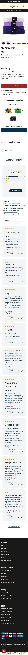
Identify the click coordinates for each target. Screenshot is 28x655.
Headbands (5, 554)
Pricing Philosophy (7, 609)
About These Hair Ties (10, 142)
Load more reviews (14, 526)
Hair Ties (4, 545)
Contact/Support (6, 570)
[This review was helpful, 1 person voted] (18, 281)
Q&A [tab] (11, 150)
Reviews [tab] (5, 151)
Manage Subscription (8, 582)
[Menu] (1, 6)
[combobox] (19, 224)
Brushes (4, 551)
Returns (3, 573)
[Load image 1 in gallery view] (14, 26)
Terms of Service (6, 611)
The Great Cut (5, 592)
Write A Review (16, 190)
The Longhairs (8, 644)
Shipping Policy (6, 617)
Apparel (3, 557)
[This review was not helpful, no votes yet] (21, 253)
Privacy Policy (5, 614)
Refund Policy (5, 620)
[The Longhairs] (14, 6)
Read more (9, 442)
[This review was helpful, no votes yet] (18, 253)
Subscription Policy (7, 623)
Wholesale (4, 579)
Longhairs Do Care (7, 595)
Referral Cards (6, 560)
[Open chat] (4, 651)
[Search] (5, 6)
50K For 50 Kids (6, 598)
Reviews (4, 576)
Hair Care (4, 548)
